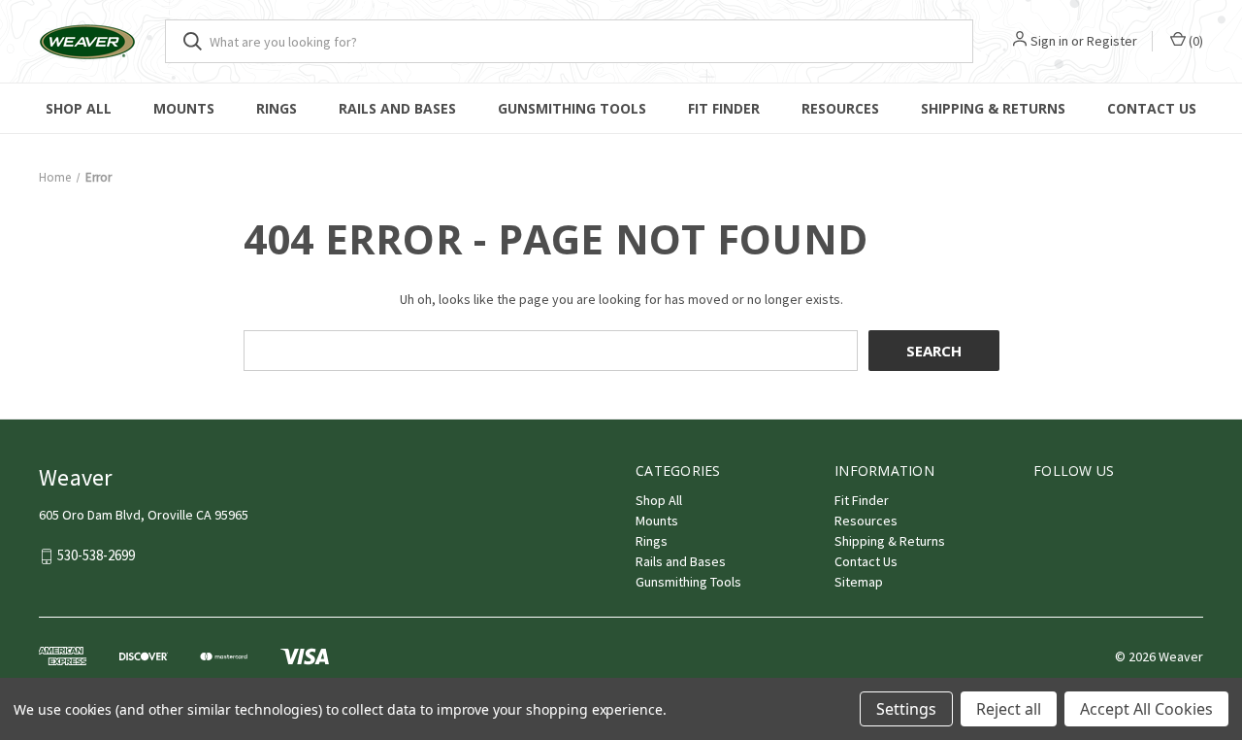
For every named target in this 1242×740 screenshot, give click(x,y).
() (1194, 41)
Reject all (1008, 709)
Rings (276, 108)
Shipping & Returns (993, 108)
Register (1112, 41)
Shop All (79, 108)
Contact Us (1151, 108)
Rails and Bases (397, 108)
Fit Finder (724, 108)
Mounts (183, 108)
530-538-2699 (96, 556)
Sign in (1049, 41)
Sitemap (858, 581)
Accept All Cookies (1146, 709)
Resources (840, 108)
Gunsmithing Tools (572, 108)
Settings (906, 709)
